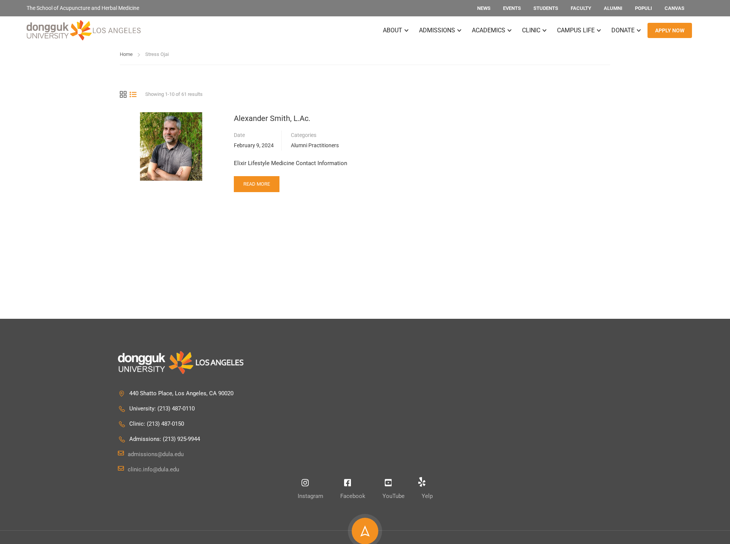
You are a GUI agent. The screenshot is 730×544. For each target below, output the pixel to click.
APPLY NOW (669, 30)
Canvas (674, 8)
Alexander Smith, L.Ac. (272, 118)
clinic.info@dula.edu (153, 469)
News (483, 8)
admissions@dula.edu (156, 454)
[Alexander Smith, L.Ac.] (171, 146)
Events (512, 8)
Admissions (437, 30)
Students (545, 8)
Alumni (613, 8)
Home (126, 54)
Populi (643, 8)
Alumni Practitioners (315, 145)
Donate (623, 30)
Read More (256, 181)
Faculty (581, 8)
